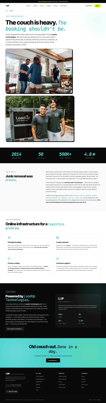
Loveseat (38, 387)
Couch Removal (40, 376)
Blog (82, 387)
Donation (35, 5)
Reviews (56, 5)
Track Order (89, 5)
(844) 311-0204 (13, 391)
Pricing (42, 5)
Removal (28, 5)
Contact (83, 381)
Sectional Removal (40, 379)
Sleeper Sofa (39, 381)
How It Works (63, 5)
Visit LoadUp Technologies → (14, 328)
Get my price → (53, 360)
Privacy (90, 399)
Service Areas (62, 387)
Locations (48, 5)
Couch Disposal (62, 379)
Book (97, 5)
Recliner (38, 384)
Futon (37, 390)
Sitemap (98, 399)
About (82, 376)
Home (7, 10)
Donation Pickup (63, 376)
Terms (94, 399)
